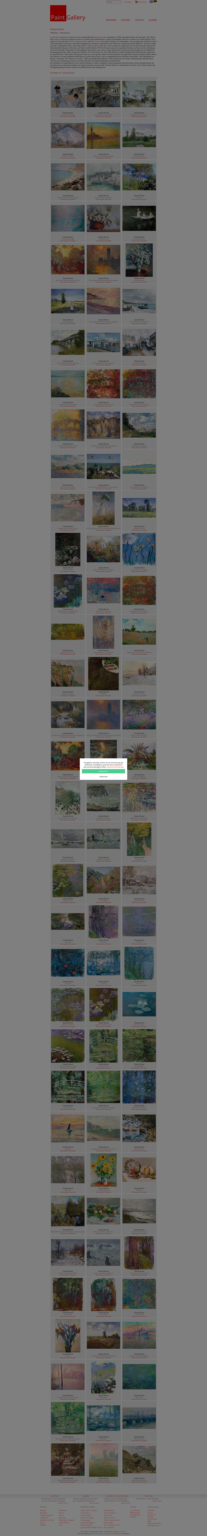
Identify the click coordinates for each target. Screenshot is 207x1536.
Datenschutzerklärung (115, 767)
